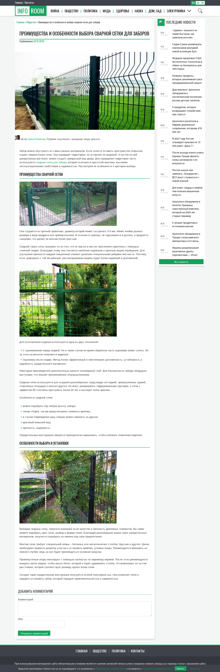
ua (198, 3)
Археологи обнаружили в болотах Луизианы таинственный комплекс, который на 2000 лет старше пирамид (186, 209)
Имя (20, 619)
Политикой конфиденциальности (158, 668)
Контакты (29, 2)
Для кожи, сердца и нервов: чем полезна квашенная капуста (187, 191)
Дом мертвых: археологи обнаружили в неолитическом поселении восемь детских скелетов (187, 95)
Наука (139, 10)
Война (55, 10)
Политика (90, 10)
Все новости (181, 262)
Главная (19, 2)
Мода (107, 10)
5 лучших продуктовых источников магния (184, 224)
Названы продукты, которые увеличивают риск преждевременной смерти (187, 79)
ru (193, 3)
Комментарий (25, 599)
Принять (180, 668)
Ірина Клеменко (37, 139)
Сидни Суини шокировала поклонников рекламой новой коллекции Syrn (186, 47)
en (202, 3)
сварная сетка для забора (51, 162)
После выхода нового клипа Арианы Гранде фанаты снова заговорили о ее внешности (188, 158)
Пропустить (195, 668)
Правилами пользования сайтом (110, 668)
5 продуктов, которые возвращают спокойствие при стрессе (186, 110)
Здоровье (122, 10)
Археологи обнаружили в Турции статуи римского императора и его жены (186, 237)
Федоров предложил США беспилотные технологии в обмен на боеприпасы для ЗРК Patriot (187, 63)
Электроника (176, 10)
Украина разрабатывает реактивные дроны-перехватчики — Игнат (185, 251)
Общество (71, 10)
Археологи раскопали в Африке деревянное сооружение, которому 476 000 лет (187, 126)
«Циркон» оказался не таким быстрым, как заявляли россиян (184, 33)
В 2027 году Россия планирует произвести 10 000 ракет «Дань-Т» (186, 142)
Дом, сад (154, 10)
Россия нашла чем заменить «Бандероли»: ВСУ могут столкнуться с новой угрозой (185, 175)
